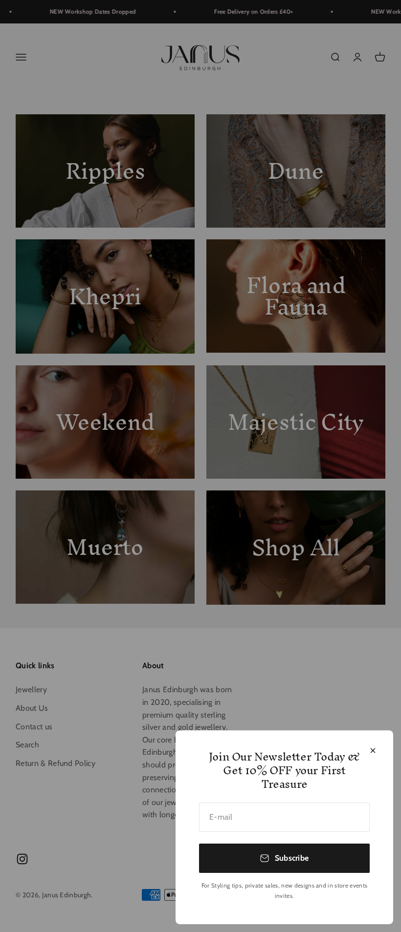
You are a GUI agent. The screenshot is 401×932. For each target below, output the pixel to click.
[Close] (373, 750)
